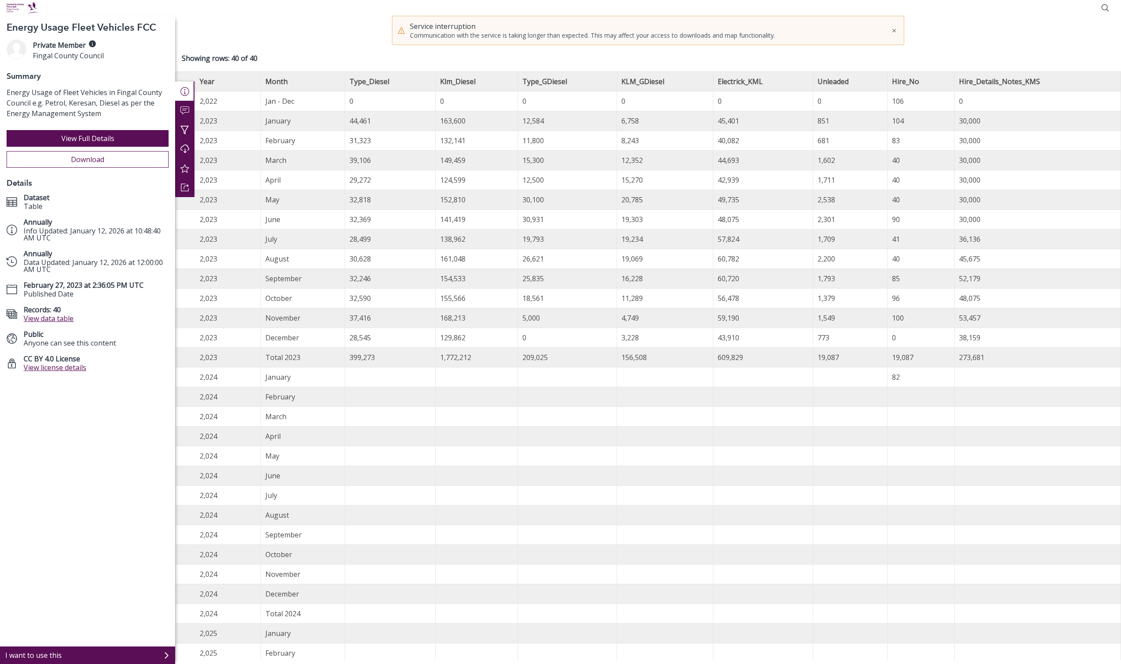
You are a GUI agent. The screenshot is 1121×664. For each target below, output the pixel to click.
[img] (92, 43)
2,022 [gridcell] (208, 101)
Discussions (184, 110)
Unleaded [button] (833, 81)
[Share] (184, 187)
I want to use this (33, 655)
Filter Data (184, 129)
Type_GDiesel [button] (544, 81)
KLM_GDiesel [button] (642, 81)
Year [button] (207, 81)
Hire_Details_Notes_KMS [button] (999, 81)
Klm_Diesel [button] (458, 81)
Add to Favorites (184, 168)
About (184, 91)
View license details (55, 367)
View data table (49, 318)
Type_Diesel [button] (369, 81)
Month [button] (276, 81)
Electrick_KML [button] (740, 81)
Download (87, 159)
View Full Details (87, 138)
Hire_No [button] (905, 81)
